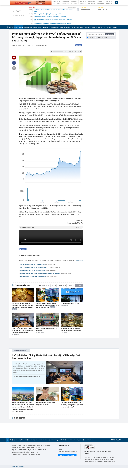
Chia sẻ (79, 45)
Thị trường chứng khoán (39, 45)
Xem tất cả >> (80, 260)
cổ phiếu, (29, 255)
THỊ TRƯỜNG (87, 27)
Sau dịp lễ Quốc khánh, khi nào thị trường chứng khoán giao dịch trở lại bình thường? (47, 305)
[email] (14, 68)
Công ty (91, 37)
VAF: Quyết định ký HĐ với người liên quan (38, 270)
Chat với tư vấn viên (68, 455)
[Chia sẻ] (14, 63)
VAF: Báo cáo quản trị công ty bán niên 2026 (38, 277)
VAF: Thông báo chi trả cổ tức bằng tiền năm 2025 (40, 267)
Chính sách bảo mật (18, 466)
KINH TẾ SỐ (79, 27)
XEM (79, 285)
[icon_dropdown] (116, 2)
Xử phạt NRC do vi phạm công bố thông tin (28, 376)
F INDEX (114, 27)
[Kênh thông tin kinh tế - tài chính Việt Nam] (31, 2)
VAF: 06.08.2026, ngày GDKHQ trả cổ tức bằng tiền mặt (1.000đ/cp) (45, 273)
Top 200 (119, 440)
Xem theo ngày (43, 285)
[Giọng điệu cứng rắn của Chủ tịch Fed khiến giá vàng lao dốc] (72, 320)
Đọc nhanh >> (72, 7)
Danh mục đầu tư (19, 15)
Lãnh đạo (107, 37)
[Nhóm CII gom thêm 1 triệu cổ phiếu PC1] (47, 320)
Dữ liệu (108, 27)
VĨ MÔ (74, 27)
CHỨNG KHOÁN (18, 27)
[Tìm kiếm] (109, 34)
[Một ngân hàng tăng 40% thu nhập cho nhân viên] (47, 394)
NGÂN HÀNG (46, 27)
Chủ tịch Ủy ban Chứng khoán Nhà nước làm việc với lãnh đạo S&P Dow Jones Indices (22, 330)
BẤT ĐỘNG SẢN (28, 27)
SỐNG (93, 27)
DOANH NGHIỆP (37, 27)
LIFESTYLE (99, 27)
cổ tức (38, 255)
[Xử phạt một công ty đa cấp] (72, 295)
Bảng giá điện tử (19, 11)
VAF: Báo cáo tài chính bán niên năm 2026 (38, 264)
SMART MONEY (55, 27)
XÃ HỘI (11, 27)
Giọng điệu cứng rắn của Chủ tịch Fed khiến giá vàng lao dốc (71, 329)
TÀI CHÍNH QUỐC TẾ (65, 27)
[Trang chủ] (7, 27)
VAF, (34, 255)
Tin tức (99, 37)
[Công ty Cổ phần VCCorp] (100, 446)
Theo (50, 227)
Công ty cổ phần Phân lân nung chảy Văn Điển (54, 261)
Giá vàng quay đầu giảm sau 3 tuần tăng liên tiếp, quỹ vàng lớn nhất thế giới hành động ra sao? (22, 305)
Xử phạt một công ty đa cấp (70, 303)
